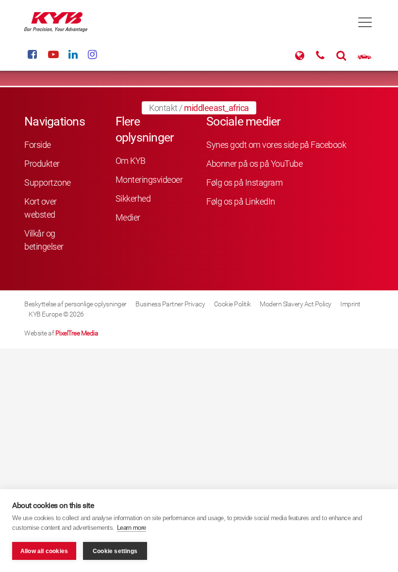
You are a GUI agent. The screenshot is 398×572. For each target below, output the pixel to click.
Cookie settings (115, 551)
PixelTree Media (77, 333)
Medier (128, 217)
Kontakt (163, 108)
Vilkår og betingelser (44, 240)
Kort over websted (40, 208)
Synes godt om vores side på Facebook (276, 145)
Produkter (42, 164)
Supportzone (47, 182)
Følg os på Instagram (244, 182)
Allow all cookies (44, 551)
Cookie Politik (232, 304)
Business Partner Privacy (170, 304)
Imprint (350, 304)
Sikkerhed (133, 198)
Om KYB (131, 161)
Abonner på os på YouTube (254, 164)
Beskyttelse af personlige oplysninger (75, 304)
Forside (37, 145)
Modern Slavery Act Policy (296, 304)
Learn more (131, 527)
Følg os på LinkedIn (240, 201)
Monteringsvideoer (149, 180)
